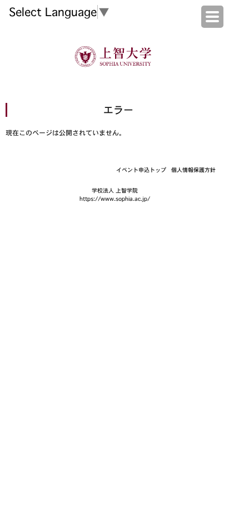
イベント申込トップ (141, 170)
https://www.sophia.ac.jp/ (114, 198)
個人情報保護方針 (193, 170)
